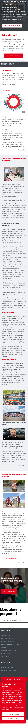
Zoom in (23, 112)
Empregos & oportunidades (9, 670)
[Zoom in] (14, 102)
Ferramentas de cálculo (8, 638)
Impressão (4, 647)
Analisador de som (6, 641)
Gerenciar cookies (13, 718)
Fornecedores (5, 656)
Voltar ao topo (22, 150)
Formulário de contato (14, 679)
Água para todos (11, 558)
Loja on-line (4, 635)
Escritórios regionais (7, 667)
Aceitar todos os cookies (13, 714)
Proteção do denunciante (8, 650)
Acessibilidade (5, 653)
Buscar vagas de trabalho (12, 25)
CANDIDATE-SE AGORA (9, 591)
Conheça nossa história (13, 56)
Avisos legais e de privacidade (10, 644)
